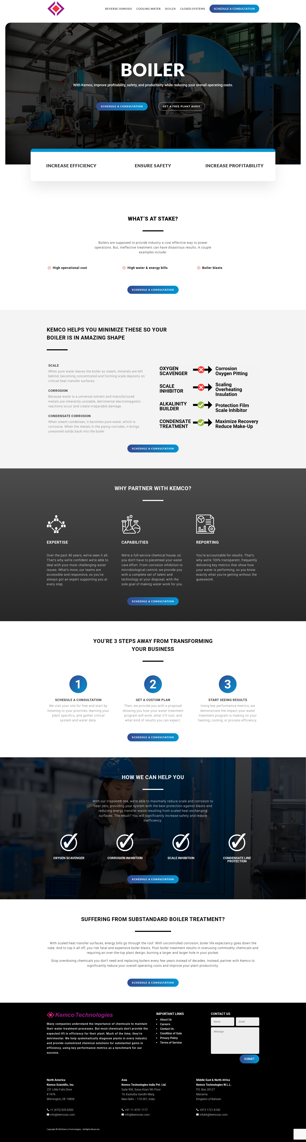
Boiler (170, 8)
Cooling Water (148, 8)
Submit (249, 1059)
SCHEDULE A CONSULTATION (234, 8)
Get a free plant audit (181, 106)
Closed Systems (192, 8)
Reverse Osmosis (118, 8)
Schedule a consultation (122, 106)
